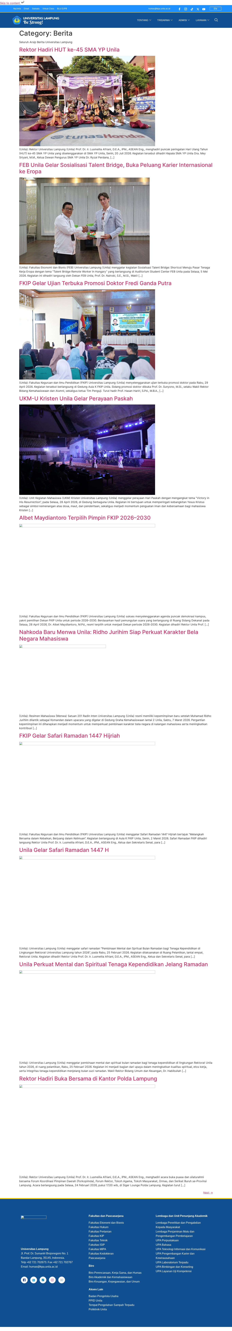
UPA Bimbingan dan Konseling (174, 1266)
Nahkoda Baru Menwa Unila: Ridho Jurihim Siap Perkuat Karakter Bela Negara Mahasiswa (108, 635)
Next (208, 1192)
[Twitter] (197, 8)
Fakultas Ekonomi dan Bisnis (106, 1222)
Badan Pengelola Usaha (103, 1296)
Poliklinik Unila (98, 1309)
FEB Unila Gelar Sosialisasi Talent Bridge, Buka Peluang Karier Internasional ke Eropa (115, 168)
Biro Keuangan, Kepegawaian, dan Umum (114, 1281)
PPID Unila (95, 1300)
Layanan (201, 20)
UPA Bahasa (163, 1244)
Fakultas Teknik (98, 1240)
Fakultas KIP (96, 1235)
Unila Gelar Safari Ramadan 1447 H (64, 850)
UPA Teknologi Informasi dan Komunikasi (181, 1249)
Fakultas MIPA (97, 1249)
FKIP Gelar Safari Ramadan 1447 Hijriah (69, 735)
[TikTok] (43, 1280)
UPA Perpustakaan (167, 1240)
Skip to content (10, 3)
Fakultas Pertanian (100, 1231)
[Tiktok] (191, 8)
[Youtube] (203, 8)
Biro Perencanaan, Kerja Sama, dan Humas (115, 1272)
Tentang (142, 20)
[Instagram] (185, 8)
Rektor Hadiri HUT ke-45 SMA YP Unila (69, 49)
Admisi (183, 20)
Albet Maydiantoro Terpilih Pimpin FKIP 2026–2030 (85, 517)
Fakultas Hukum (98, 1227)
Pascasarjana (97, 1258)
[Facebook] (179, 8)
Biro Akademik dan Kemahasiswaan (110, 1277)
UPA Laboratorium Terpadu (172, 1262)
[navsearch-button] (216, 20)
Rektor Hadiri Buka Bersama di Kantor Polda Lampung (88, 1078)
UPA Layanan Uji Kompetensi (174, 1271)
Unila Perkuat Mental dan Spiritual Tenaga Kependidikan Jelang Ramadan (113, 964)
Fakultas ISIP (97, 1244)
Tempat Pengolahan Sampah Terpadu (111, 1305)
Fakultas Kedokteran (101, 1253)
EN (215, 8)
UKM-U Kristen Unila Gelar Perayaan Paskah (76, 398)
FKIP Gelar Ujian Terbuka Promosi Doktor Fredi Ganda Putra (95, 283)
